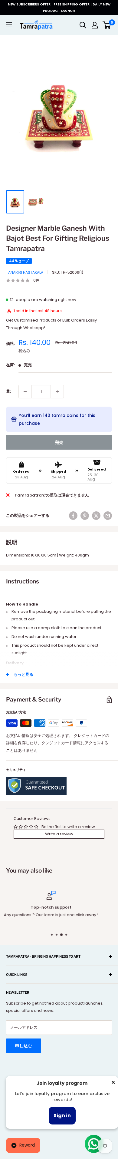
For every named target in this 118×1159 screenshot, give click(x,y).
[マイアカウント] (95, 25)
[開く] (83, 25)
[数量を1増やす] (57, 391)
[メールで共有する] (107, 515)
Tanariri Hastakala (24, 272)
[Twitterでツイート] (96, 515)
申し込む (23, 1046)
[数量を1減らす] (25, 391)
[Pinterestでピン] (84, 515)
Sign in (62, 1115)
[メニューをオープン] (9, 24)
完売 (59, 442)
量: (8, 391)
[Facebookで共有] (73, 515)
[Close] (113, 1083)
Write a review (59, 834)
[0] (107, 25)
